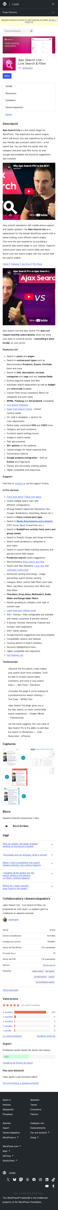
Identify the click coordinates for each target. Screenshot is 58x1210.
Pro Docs (37, 264)
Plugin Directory (10, 12)
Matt (6, 1151)
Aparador (34, 1100)
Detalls (9, 86)
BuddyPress (10, 1160)
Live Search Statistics (17, 405)
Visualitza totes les (46, 1036)
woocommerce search (45, 982)
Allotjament (8, 1109)
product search (40, 977)
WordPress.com (12, 1146)
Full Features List (15, 655)
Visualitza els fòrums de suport (18, 1062)
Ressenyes (11, 93)
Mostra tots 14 (49, 965)
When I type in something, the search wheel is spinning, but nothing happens (22, 863)
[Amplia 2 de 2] (51, 752)
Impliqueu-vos (37, 1123)
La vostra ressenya (12, 1036)
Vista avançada (10, 990)
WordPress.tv (11, 1137)
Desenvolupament (14, 107)
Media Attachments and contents (35, 521)
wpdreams (27, 68)
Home (6, 264)
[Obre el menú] (53, 4)
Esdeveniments (37, 1128)
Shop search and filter (34, 561)
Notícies (7, 1104)
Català (12, 1173)
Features (15, 264)
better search (37, 971)
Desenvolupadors (11, 1132)
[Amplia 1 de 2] (24, 752)
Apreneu (7, 1123)
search (51, 977)
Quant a (7, 1100)
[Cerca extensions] (31, 31)
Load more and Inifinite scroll (21, 610)
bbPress (8, 1156)
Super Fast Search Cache (19, 409)
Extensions (35, 1109)
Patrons (34, 1114)
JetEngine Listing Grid (17, 570)
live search (49, 971)
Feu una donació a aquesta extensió (21, 1083)
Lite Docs (26, 264)
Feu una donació (40, 1132)
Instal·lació (11, 100)
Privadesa (8, 1114)
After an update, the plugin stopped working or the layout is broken (20, 845)
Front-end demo (15, 496)
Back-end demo (33, 496)
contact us (20, 483)
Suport (8, 114)
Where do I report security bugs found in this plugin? (16, 887)
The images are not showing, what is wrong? (25, 855)
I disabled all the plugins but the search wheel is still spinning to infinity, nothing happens (18, 875)
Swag (34, 1137)
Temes (33, 1104)
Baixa (7, 76)
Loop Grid (39, 565)
